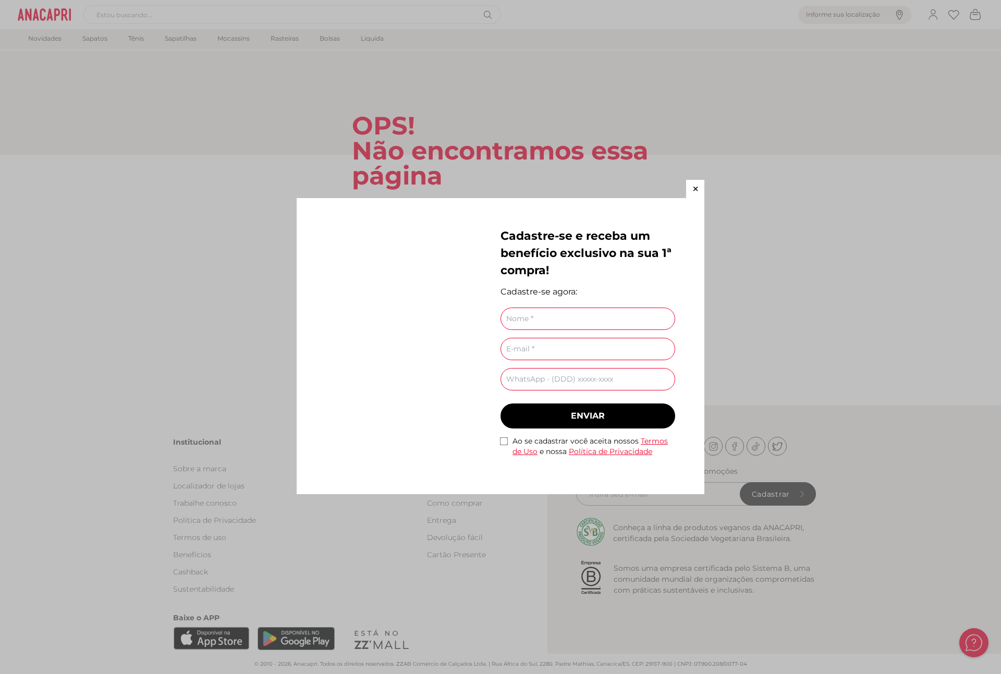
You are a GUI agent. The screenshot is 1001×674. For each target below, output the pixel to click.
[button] (695, 189)
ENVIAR (588, 416)
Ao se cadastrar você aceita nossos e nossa (590, 446)
